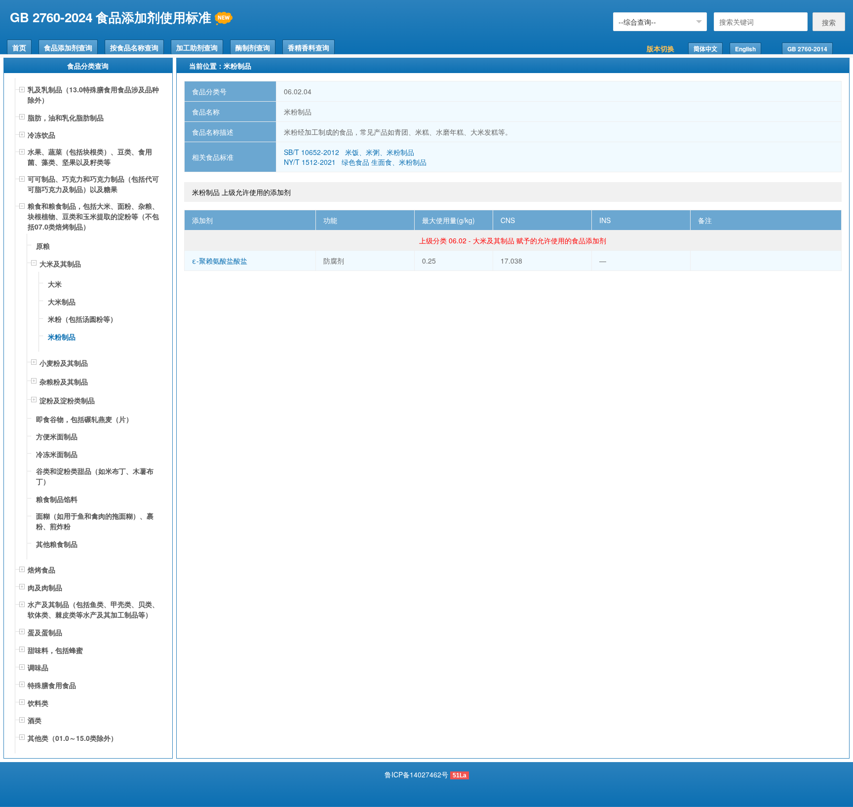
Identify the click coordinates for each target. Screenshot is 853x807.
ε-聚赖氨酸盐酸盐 (219, 261)
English (745, 48)
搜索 (829, 22)
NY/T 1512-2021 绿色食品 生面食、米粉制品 (355, 162)
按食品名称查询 (134, 47)
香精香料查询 (308, 47)
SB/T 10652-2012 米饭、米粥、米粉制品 (349, 152)
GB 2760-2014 (807, 48)
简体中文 (705, 48)
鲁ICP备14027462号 (416, 774)
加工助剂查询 (197, 47)
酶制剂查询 (252, 47)
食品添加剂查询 (68, 47)
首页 (19, 47)
